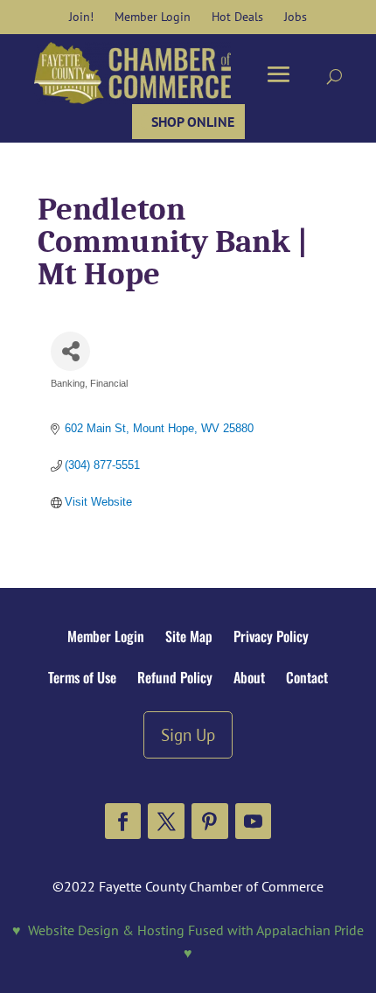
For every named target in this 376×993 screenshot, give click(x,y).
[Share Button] (70, 351)
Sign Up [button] (188, 734)
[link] (81, 16)
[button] (123, 821)
